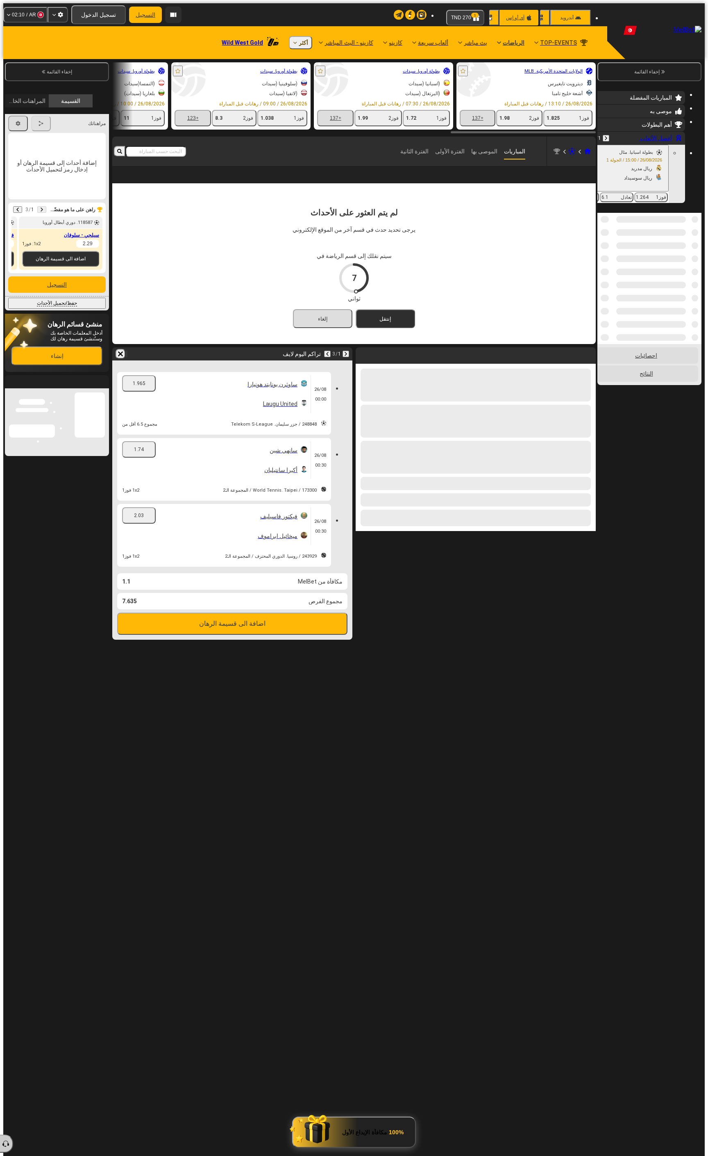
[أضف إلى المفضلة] (463, 71)
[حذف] (120, 354)
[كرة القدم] (572, 151)
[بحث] (119, 151)
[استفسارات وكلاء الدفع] (173, 15)
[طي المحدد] (615, 255)
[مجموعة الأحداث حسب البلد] (604, 255)
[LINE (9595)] (587, 151)
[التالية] (327, 354)
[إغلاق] (11, 458)
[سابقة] (606, 138)
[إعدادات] (58, 15)
